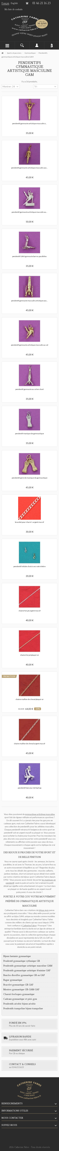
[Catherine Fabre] (29, 23)
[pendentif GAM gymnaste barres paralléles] (29, 242)
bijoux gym (44, 910)
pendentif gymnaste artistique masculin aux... (29, 168)
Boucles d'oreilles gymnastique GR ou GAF (24, 975)
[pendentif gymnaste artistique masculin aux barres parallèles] (29, 153)
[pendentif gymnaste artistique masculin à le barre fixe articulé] (29, 109)
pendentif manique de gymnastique (29, 433)
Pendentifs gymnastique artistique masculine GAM (27, 965)
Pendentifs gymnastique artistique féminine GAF (26, 970)
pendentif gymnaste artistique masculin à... (29, 123)
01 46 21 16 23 (41, 3)
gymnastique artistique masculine (40, 814)
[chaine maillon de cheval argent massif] (29, 729)
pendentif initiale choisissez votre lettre (29, 566)
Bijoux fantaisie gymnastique (17, 956)
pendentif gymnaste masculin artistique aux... (29, 300)
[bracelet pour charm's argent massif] (29, 508)
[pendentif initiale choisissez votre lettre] (29, 552)
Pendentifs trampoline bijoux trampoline (23, 1008)
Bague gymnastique (12, 980)
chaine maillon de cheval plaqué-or (30, 699)
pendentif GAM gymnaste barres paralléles (29, 256)
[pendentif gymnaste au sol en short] (29, 375)
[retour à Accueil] (2, 53)
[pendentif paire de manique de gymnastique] (29, 463)
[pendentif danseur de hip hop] (29, 773)
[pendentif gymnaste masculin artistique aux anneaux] (29, 286)
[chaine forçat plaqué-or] (29, 641)
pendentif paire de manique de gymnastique (29, 478)
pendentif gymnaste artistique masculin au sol (29, 345)
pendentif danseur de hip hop (29, 788)
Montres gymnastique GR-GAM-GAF (21, 989)
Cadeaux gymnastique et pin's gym (20, 999)
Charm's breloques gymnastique (18, 994)
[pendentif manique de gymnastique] (29, 419)
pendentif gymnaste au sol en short (29, 389)
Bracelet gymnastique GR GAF (18, 984)
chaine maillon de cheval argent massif (29, 743)
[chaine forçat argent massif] (29, 596)
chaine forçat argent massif (30, 611)
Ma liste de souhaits (14, 9)
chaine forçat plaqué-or (29, 655)
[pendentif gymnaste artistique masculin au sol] (29, 331)
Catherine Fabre (29, 925)
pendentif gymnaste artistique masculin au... (29, 212)
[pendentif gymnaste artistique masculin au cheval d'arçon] (29, 198)
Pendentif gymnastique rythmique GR (21, 961)
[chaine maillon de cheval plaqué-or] (29, 685)
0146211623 (18, 1067)
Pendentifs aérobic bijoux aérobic (19, 1003)
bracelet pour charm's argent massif (29, 522)
